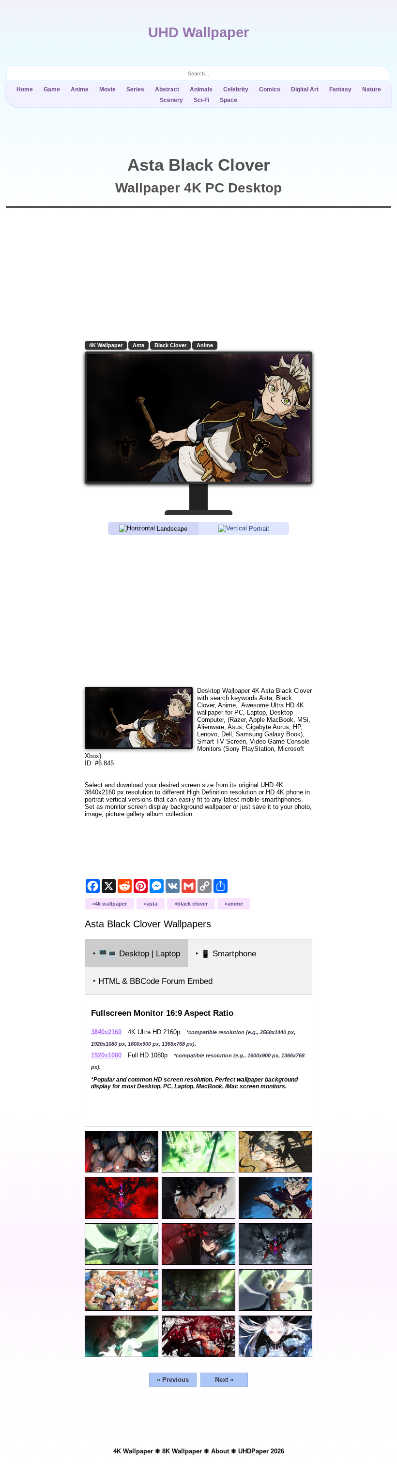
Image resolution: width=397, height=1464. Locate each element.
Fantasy (340, 89)
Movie (107, 89)
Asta (138, 345)
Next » (224, 1379)
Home (24, 89)
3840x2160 (106, 1032)
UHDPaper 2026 (261, 1451)
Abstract (167, 89)
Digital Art (305, 89)
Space (228, 100)
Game (52, 89)
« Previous (173, 1379)
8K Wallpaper (182, 1451)
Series (135, 89)
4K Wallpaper (105, 345)
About (220, 1451)
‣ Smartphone (226, 953)
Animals (201, 89)
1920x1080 (106, 1055)
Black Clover (170, 345)
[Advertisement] (198, 610)
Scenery (171, 100)
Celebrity (235, 89)
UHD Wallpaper (198, 32)
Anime (80, 89)
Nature (371, 89)
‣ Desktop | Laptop (136, 953)
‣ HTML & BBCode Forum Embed (153, 981)
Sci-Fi (201, 100)
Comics (269, 89)
